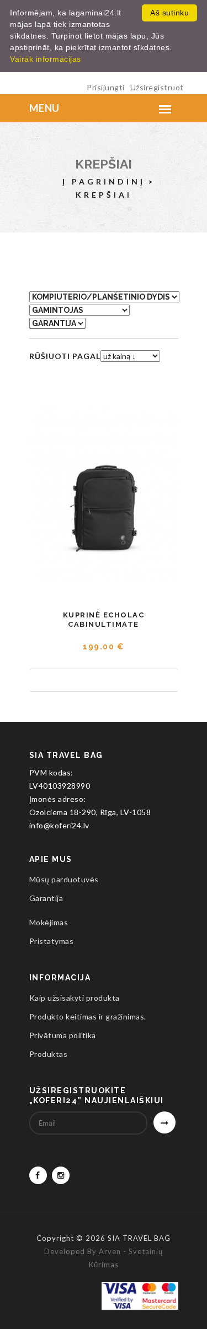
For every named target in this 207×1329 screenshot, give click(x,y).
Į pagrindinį (103, 181)
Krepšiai (103, 163)
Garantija (46, 898)
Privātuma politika (62, 1035)
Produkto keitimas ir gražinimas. (87, 1016)
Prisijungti (106, 87)
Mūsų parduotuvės (64, 879)
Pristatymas (51, 941)
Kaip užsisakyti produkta (74, 997)
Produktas (48, 1054)
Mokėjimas (48, 922)
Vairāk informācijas (45, 59)
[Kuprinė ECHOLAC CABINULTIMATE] (103, 494)
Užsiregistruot (157, 87)
